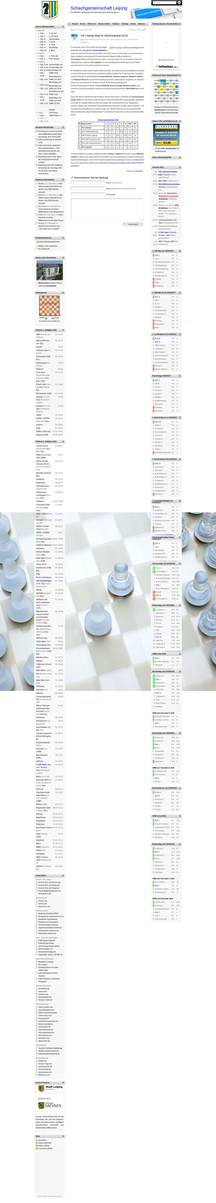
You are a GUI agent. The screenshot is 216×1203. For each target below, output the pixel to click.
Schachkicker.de (44, 997)
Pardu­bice (40, 501)
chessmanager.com (46, 1010)
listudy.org (42, 1061)
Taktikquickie (41, 293)
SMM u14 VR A (55, 79)
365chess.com (44, 1075)
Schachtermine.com (46, 1033)
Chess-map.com (44, 1015)
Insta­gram (42, 982)
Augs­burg (40, 548)
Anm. (39, 584)
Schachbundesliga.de (47, 952)
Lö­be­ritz (39, 425)
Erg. (41, 343)
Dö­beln (39, 804)
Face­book (56, 979)
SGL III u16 (44, 70)
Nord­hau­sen (41, 568)
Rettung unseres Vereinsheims (165, 24)
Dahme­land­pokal (43, 743)
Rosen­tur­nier (41, 721)
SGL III (42, 39)
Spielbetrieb (85, 42)
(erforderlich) (114, 183)
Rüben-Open (41, 384)
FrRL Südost (54, 59)
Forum (133, 24)
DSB (48, 357)
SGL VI (43, 48)
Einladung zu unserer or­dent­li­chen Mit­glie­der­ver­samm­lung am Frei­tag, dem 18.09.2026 (50, 134)
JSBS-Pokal (54, 115)
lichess (42, 976)
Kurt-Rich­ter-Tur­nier (44, 828)
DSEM (38, 418)
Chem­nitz (40, 690)
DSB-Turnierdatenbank (47, 1013)
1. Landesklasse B (160, 334)
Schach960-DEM (43, 505)
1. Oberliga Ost (158, 251)
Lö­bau (38, 564)
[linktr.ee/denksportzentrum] (50, 241)
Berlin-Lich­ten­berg (43, 577)
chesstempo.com (45, 1072)
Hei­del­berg (40, 821)
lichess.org (42, 901)
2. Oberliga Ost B (159, 293)
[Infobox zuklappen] (63, 26)
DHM (38, 850)
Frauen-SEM (169, 241)
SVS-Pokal (53, 113)
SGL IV (43, 42)
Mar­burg (39, 761)
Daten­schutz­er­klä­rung (114, 240)
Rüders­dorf (40, 483)
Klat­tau (39, 431)
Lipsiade (39, 397)
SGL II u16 (44, 67)
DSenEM (39, 520)
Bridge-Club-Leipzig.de (47, 246)
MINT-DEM (40, 670)
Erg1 (38, 381)
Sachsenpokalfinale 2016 (108, 120)
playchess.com (44, 906)
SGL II (42, 36)
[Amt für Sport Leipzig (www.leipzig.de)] (49, 1091)
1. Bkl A (52, 50)
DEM (38, 334)
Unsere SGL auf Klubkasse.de (165, 121)
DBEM (38, 533)
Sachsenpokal (116, 39)
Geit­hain (39, 638)
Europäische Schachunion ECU (51, 916)
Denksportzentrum (43, 238)
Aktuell (75, 24)
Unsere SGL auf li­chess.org (49, 882)
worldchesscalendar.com (48, 1021)
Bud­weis (39, 435)
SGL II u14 (44, 85)
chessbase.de (44, 989)
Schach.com (43, 994)
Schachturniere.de (45, 1030)
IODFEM (39, 593)
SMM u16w (53, 73)
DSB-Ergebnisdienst (46, 940)
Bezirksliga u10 (55, 98)
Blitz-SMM (162, 181)
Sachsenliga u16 (56, 65)
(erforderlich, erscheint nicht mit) (120, 189)
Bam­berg (39, 657)
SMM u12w (53, 94)
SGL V (42, 45)
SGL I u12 (44, 89)
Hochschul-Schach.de (47, 933)
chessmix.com (44, 1038)
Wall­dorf (39, 661)
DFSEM (46, 418)
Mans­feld (39, 473)
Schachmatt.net (44, 1069)
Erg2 (43, 381)
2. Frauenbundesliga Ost (162, 501)
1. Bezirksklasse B (160, 459)
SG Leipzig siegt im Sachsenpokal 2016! (104, 35)
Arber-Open (41, 558)
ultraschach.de (44, 1041)
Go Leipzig (42, 965)
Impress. (141, 24)
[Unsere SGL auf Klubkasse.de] (166, 135)
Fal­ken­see (40, 824)
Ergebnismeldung (89, 39)
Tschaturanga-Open (44, 539)
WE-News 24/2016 (135, 30)
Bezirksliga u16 (55, 70)
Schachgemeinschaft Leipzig (99, 8)
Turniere (115, 24)
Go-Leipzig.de (44, 249)
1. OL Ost (52, 33)
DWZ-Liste (91, 24)
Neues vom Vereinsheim (46, 258)
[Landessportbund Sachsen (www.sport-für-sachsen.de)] (50, 1112)
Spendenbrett (75, 240)
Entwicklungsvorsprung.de (49, 1054)
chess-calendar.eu (45, 1024)
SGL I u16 (44, 65)
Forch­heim (40, 718)
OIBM (38, 847)
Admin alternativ (44, 1143)
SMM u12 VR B (55, 89)
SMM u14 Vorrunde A (161, 713)
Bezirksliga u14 (55, 76)
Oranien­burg (41, 645)
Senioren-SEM (42, 780)
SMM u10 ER (54, 103)
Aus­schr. (48, 473)
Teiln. (38, 770)
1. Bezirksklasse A (160, 417)
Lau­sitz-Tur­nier (42, 446)
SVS (46, 378)
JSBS (43, 458)
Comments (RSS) (45, 1149)
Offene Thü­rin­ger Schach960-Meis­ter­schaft (43, 708)
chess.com (42, 904)
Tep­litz (38, 415)
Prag (38, 428)
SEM (38, 857)
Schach (124, 39)
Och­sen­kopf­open (43, 648)
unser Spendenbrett (169, 75)
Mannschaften (104, 24)
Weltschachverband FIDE (48, 914)
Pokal (108, 39)
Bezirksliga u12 (55, 86)
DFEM (44, 514)
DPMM (52, 110)
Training (125, 24)
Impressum (85, 240)
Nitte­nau (39, 693)
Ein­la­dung (163, 199)
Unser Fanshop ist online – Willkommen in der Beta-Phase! (50, 217)
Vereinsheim (132, 238)
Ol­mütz (39, 590)
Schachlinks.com (45, 1035)
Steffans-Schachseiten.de (48, 1051)
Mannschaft (101, 39)
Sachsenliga (54, 39)
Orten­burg (40, 686)
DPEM (38, 526)
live (37, 390)
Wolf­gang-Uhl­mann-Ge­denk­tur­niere (43, 602)
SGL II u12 (44, 94)
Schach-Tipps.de (45, 1064)
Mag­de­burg (40, 817)
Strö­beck (39, 369)
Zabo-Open (40, 680)
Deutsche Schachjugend (48, 922)
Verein (82, 24)
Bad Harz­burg (41, 755)
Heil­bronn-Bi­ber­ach (44, 545)
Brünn (38, 843)
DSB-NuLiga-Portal (46, 943)
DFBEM (46, 533)
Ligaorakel (42, 955)
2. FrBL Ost (53, 56)
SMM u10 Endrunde (160, 899)
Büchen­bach (41, 393)
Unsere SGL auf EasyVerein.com (50, 1196)
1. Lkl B (52, 42)
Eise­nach (40, 749)
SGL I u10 (44, 103)
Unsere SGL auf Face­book (49, 885)
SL (61, 955)
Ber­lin (38, 777)
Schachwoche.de (45, 1067)
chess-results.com (45, 1007)
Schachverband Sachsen (48, 925)
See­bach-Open (42, 350)
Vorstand (112, 238)
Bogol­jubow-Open (43, 808)
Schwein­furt (41, 357)
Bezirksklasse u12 (56, 91)
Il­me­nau (39, 814)
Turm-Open (40, 372)
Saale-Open (41, 641)
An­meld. (44, 767)
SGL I (42, 33)
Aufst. (57, 946)
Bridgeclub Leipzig (45, 962)
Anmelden (42, 1140)
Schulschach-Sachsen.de (48, 931)
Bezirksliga (53, 48)
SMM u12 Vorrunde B (161, 768)
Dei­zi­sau (39, 789)
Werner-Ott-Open (43, 552)
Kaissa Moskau (44, 979)
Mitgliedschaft (122, 238)
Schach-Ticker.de (45, 1000)
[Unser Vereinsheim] (50, 270)
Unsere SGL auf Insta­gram (49, 888)
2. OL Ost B (53, 36)
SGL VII (43, 50)
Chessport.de (43, 1018)
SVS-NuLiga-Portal (46, 946)
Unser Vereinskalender (162, 157)
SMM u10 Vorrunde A (161, 879)
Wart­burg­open (42, 363)
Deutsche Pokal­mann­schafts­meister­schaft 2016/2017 (123, 163)
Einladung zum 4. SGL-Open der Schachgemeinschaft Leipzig (49, 159)
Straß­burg (40, 479)
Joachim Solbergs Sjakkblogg (50, 1048)
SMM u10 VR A (55, 101)
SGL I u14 (44, 79)
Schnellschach (133, 39)
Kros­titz (39, 347)
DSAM (38, 866)
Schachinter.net (44, 1027)
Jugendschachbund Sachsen (50, 928)
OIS (37, 674)
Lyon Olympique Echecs (48, 973)
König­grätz (40, 854)
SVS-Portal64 (43, 949)
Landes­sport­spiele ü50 (167, 220)
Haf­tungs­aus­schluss (97, 240)
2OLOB (56, 955)
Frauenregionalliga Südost (163, 537)
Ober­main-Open (42, 486)
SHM (38, 455)
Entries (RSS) (43, 1146)
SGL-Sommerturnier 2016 (83, 30)
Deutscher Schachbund (47, 919)
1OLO (50, 955)
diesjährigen (94, 50)
